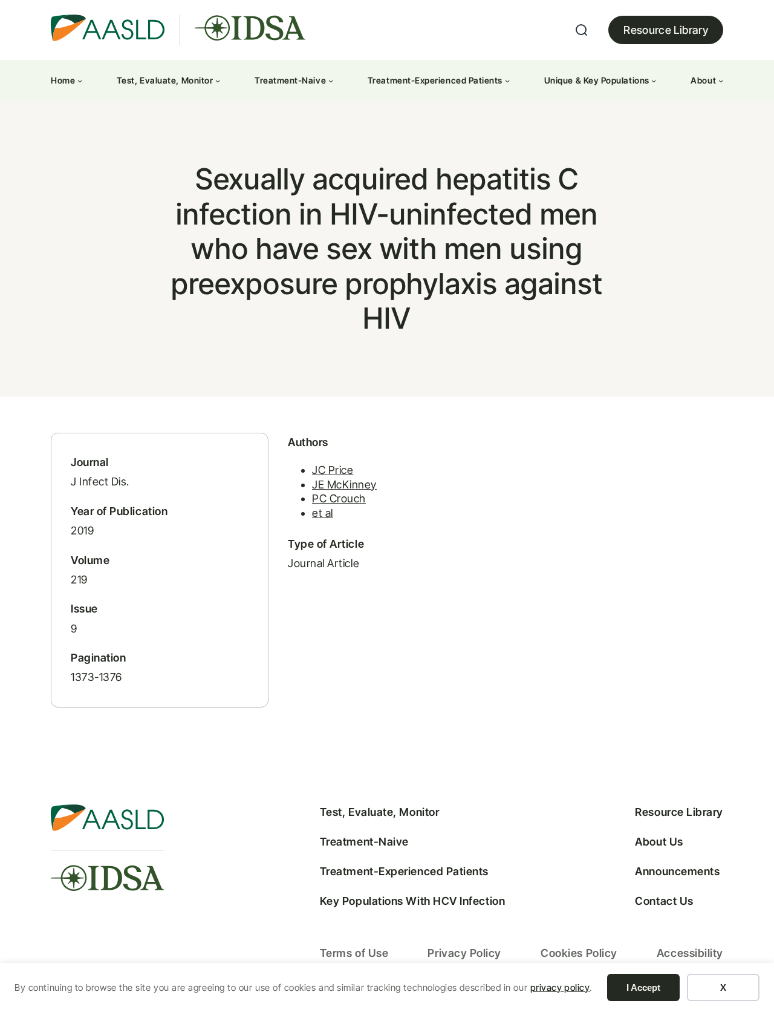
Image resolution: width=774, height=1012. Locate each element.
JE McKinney (344, 484)
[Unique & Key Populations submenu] (653, 80)
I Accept (643, 987)
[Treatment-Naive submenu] (330, 80)
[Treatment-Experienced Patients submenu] (507, 80)
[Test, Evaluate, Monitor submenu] (217, 80)
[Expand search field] (581, 30)
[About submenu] (720, 80)
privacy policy (560, 987)
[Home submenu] (79, 80)
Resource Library (665, 30)
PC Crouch (339, 498)
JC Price (332, 470)
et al (322, 513)
